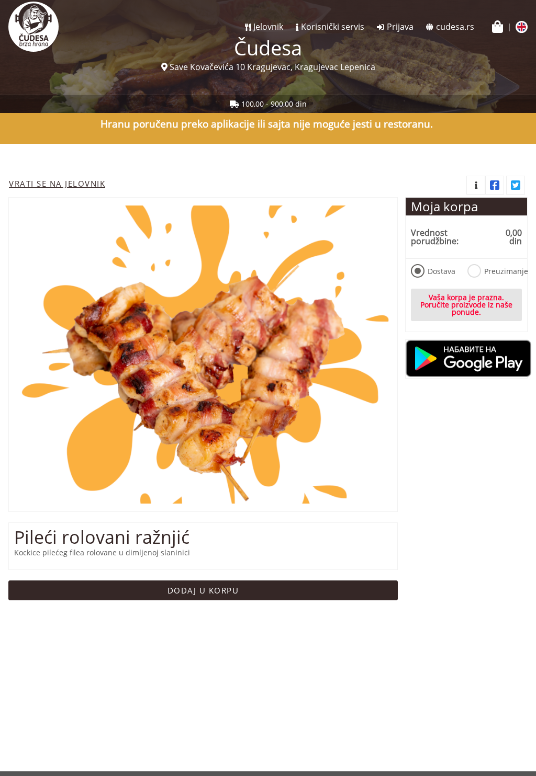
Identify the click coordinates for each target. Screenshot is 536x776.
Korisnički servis (332, 26)
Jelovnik (268, 26)
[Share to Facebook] (494, 185)
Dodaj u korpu (203, 590)
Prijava (400, 26)
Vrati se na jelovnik (57, 183)
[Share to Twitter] (515, 185)
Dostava (441, 271)
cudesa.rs (455, 26)
